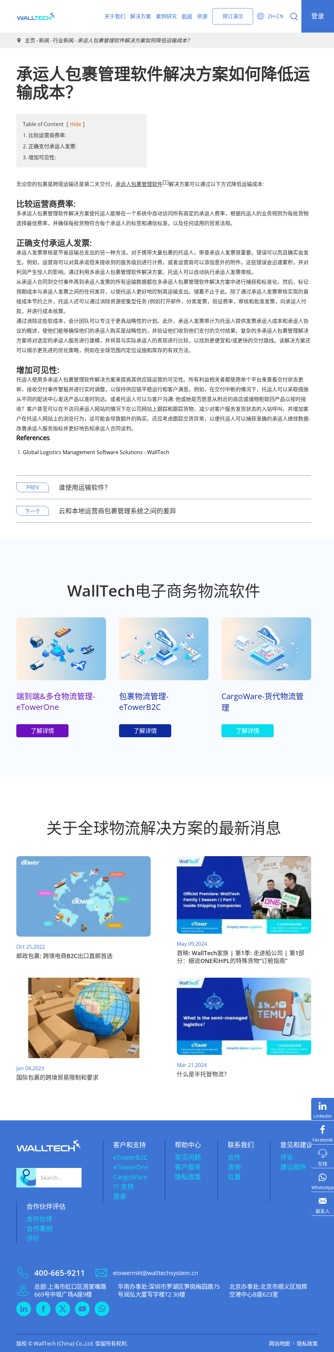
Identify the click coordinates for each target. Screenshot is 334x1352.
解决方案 (140, 16)
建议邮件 (293, 1167)
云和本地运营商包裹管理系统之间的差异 (117, 511)
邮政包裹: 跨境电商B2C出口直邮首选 (64, 956)
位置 (234, 1176)
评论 (286, 1157)
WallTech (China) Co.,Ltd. (64, 1343)
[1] (165, 182)
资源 (202, 16)
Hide (75, 124)
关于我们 (114, 16)
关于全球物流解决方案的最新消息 (163, 827)
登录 (317, 16)
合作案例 (39, 1228)
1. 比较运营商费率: (44, 135)
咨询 (234, 1167)
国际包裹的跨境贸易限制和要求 (57, 1077)
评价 (32, 1238)
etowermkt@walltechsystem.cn (155, 1273)
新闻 (187, 16)
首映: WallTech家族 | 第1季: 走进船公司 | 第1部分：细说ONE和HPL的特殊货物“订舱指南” (240, 957)
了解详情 (42, 731)
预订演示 (232, 16)
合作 (234, 1157)
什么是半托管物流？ (203, 1074)
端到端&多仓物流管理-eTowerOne (55, 701)
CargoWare (130, 1176)
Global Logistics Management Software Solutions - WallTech (96, 452)
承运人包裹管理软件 (138, 184)
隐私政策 (188, 1176)
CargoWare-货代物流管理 (262, 702)
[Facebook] (322, 1133)
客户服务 (188, 1167)
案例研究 (166, 16)
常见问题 (188, 1157)
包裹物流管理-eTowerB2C (144, 701)
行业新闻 (63, 40)
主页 (30, 40)
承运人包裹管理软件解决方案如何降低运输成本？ (134, 40)
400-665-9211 (59, 1273)
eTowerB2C (130, 1157)
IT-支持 (123, 1186)
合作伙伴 (39, 1219)
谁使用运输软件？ (85, 487)
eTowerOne (130, 1167)
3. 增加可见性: (39, 157)
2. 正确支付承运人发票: (50, 146)
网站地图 (279, 1343)
